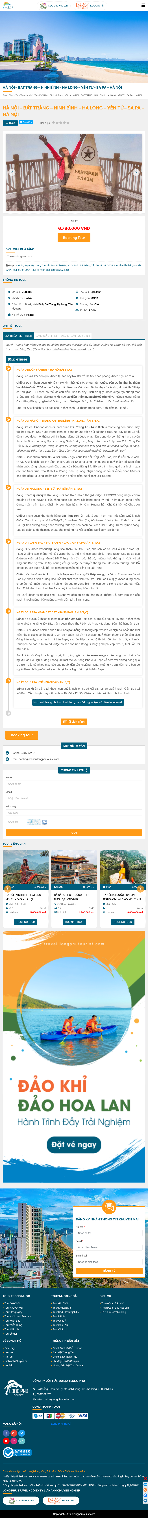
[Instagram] (13, 1441)
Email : (80, 1241)
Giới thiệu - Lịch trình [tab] (18, 335)
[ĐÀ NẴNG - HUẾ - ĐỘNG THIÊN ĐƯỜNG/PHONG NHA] (74, 867)
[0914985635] (145, 1500)
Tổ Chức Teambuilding (113, 1312)
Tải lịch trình (76, 721)
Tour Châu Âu (60, 1325)
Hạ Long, (36, 265)
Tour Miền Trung (13, 1325)
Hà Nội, (20, 265)
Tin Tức (8, 1356)
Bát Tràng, (85, 265)
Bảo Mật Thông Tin (63, 1352)
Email (9, 791)
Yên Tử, (95, 265)
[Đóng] (145, 1479)
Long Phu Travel (61, 1423)
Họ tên (9, 777)
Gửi (74, 832)
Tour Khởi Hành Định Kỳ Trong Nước (51, 95)
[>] (136, 172)
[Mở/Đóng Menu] (143, 5)
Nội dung (11, 806)
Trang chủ (8, 95)
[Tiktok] (21, 1441)
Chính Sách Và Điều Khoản (67, 1348)
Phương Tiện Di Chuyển (66, 1361)
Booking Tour (26, 922)
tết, (102, 265)
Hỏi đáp (9, 1365)
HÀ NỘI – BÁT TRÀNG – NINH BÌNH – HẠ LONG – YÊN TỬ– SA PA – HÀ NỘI (107, 95)
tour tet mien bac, (41, 269)
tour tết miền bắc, (123, 265)
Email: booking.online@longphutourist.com (35, 759)
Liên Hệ (9, 1352)
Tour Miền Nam (13, 1329)
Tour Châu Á (59, 1320)
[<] (12, 172)
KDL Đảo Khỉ (68, 1500)
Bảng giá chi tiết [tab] (46, 335)
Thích (11, 123)
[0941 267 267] (145, 1490)
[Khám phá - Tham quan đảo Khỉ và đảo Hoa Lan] (74, 1057)
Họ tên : (81, 1226)
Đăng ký (109, 1271)
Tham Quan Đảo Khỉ (112, 1303)
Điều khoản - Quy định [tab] (75, 335)
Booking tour (74, 238)
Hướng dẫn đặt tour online (68, 1365)
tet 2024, (26, 269)
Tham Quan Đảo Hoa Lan (115, 1307)
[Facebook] (6, 1433)
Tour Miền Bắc (12, 1320)
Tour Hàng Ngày (13, 1312)
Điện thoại (81, 1255)
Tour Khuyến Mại (14, 1307)
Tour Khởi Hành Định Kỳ (18, 1316)
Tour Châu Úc (60, 1329)
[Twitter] (21, 1433)
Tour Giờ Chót (12, 1303)
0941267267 (43, 1394)
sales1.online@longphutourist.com (55, 1399)
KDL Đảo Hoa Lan (25, 1500)
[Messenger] (145, 1495)
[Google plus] (13, 1433)
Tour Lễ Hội (11, 1333)
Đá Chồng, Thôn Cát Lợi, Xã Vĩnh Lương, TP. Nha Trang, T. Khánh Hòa (74, 1389)
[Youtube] (6, 1441)
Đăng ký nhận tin (10, 1208)
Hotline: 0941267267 (23, 753)
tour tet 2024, (58, 269)
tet (67, 269)
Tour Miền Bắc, (59, 265)
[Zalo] (145, 1484)
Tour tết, (46, 265)
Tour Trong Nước (24, 95)
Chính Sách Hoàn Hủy (65, 1356)
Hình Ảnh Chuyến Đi (16, 1361)
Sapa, (27, 265)
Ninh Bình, (74, 265)
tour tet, (17, 269)
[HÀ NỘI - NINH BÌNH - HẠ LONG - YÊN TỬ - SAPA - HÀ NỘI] (26, 867)
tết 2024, (109, 265)
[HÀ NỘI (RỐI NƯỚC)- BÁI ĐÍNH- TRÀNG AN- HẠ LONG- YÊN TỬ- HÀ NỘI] (123, 867)
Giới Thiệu (10, 1348)
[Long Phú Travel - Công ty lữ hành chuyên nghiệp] (16, 1388)
